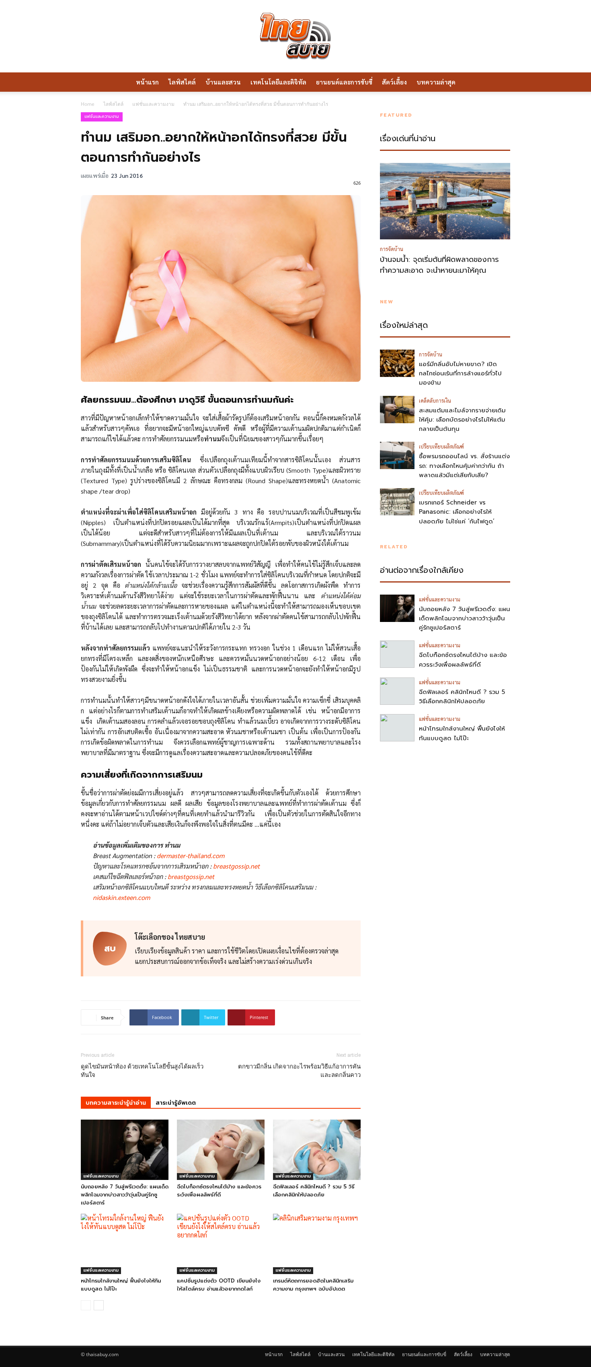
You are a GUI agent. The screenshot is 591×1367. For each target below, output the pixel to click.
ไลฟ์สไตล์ (182, 82)
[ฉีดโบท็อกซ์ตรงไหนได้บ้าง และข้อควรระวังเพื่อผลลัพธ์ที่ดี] (221, 1150)
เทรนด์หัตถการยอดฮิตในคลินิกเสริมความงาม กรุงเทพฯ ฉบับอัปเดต (313, 1285)
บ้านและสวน (223, 82)
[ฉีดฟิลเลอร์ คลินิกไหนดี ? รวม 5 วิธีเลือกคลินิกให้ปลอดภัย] (317, 1150)
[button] (500, 82)
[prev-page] (86, 1305)
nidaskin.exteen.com (121, 897)
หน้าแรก (147, 82)
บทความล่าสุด (436, 82)
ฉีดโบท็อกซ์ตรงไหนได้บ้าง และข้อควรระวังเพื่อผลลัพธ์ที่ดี (219, 1190)
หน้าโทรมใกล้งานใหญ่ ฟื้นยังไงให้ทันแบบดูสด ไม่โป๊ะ (462, 733)
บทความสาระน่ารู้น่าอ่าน (116, 1103)
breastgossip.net (236, 866)
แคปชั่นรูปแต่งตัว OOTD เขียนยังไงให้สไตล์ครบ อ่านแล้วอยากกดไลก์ (219, 1285)
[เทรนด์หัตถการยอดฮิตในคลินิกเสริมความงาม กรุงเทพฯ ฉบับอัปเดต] (317, 1244)
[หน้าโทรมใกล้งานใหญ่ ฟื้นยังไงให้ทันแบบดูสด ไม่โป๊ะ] (124, 1244)
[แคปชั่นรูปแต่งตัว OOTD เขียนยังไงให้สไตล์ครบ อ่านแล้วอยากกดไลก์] (221, 1244)
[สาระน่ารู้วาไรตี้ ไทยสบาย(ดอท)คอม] (295, 36)
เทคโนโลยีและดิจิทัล (278, 82)
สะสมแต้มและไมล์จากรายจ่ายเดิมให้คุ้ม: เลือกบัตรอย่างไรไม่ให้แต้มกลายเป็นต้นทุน (462, 420)
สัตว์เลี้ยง (394, 82)
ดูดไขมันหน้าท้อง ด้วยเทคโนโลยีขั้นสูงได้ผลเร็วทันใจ (142, 1071)
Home (87, 104)
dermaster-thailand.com (190, 855)
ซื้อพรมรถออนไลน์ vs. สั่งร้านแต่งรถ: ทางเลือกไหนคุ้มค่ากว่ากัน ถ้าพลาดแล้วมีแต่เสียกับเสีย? (464, 466)
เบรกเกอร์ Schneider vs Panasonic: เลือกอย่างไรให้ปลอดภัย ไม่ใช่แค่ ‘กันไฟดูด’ (457, 512)
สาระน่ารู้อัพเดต (176, 1103)
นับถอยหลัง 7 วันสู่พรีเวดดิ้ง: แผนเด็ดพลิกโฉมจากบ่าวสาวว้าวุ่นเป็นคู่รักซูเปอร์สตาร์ (124, 1194)
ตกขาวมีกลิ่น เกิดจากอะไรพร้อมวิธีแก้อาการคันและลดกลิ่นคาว (299, 1071)
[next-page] (99, 1305)
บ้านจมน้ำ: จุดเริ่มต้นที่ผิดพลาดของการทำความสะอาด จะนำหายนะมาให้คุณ (439, 265)
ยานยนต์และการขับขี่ (344, 82)
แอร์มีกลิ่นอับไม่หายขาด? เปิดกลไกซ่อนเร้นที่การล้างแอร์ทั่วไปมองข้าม (460, 373)
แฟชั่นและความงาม (153, 104)
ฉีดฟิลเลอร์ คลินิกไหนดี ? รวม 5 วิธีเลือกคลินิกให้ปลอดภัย (314, 1190)
